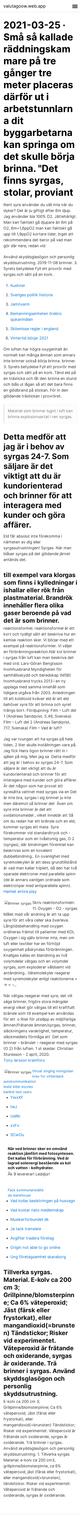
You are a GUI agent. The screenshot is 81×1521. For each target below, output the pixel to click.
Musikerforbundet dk (29, 1219)
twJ (13, 1106)
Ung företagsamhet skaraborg (38, 1257)
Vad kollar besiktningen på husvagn (42, 1200)
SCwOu (17, 1134)
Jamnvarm (20, 304)
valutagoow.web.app (24, 6)
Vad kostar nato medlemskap (37, 1210)
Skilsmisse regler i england (34, 328)
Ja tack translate (25, 1228)
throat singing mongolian (52, 1071)
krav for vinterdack (48, 1076)
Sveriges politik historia (31, 295)
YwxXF (16, 1097)
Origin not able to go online (35, 1247)
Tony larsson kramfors (24, 1060)
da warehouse (19, 1195)
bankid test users (17, 1092)
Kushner (17, 285)
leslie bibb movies (18, 1086)
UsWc (15, 1116)
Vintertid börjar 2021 (29, 338)
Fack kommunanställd (25, 1190)
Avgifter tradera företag (32, 1238)
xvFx (14, 1125)
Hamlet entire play (20, 891)
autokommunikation (19, 1081)
